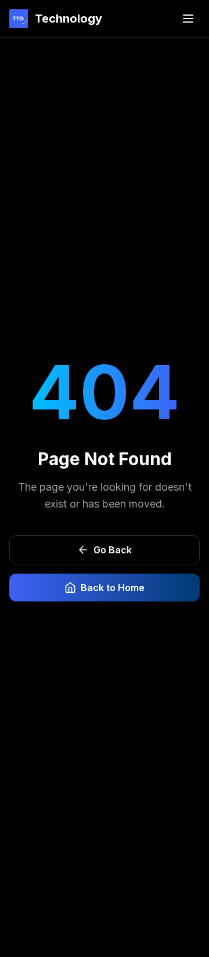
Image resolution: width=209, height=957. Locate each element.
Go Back (112, 550)
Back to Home (113, 587)
